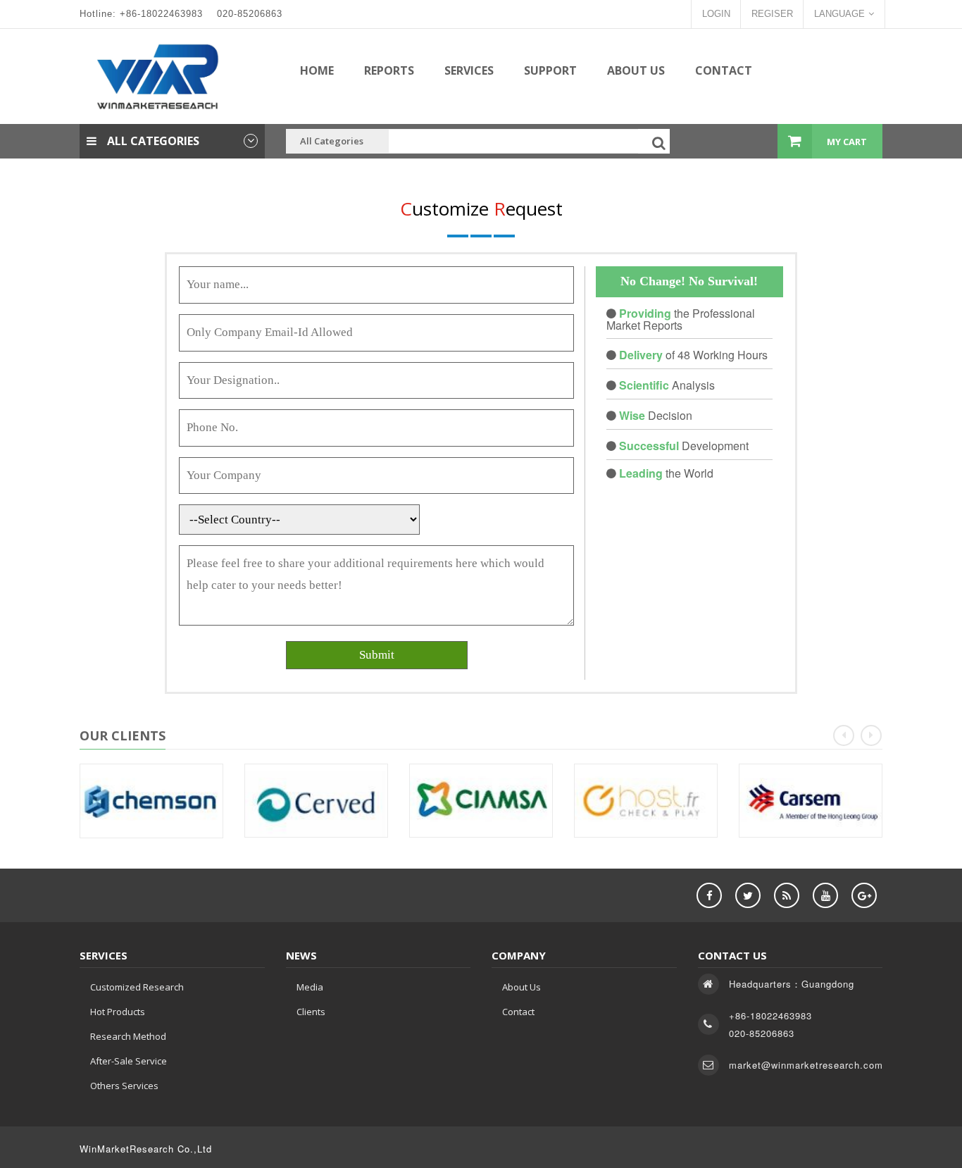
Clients (310, 1011)
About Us (636, 70)
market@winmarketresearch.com (806, 1064)
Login (716, 13)
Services (469, 70)
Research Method (128, 1036)
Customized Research (137, 987)
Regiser (772, 13)
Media (309, 987)
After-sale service (128, 1061)
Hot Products (117, 1011)
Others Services (124, 1085)
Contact (723, 70)
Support (550, 70)
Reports (389, 70)
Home (317, 70)
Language (839, 13)
